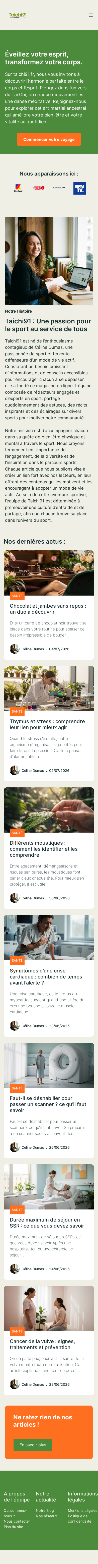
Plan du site (13, 1527)
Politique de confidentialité (79, 1519)
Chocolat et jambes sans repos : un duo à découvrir (48, 609)
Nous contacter (17, 1521)
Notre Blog (45, 1510)
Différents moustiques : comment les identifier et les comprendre (44, 849)
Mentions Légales (82, 1510)
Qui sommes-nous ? (15, 1513)
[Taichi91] (18, 15)
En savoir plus (33, 1444)
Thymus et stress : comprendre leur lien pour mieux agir (47, 724)
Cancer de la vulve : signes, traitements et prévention (42, 1344)
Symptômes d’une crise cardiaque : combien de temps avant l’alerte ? (46, 977)
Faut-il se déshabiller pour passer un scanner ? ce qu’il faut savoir (48, 1104)
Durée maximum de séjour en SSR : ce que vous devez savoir (47, 1223)
